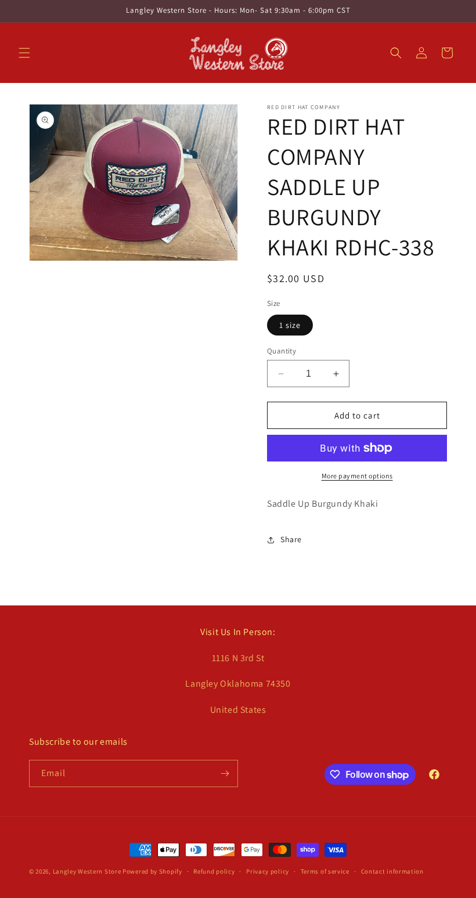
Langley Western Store (87, 871)
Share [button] (291, 539)
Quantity (281, 351)
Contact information (392, 871)
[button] (24, 53)
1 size (290, 325)
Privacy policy (267, 871)
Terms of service (325, 871)
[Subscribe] (224, 773)
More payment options (357, 475)
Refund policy (214, 871)
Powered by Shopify (152, 871)
